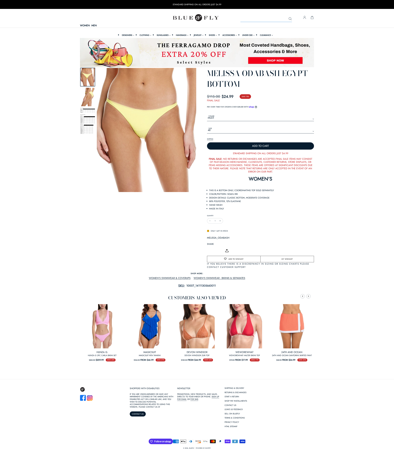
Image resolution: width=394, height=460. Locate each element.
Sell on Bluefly (232, 443)
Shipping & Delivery (234, 418)
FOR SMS (194, 429)
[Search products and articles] (290, 19)
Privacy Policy (232, 452)
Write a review (197, 399)
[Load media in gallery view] (87, 77)
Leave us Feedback (234, 439)
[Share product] (227, 251)
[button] (303, 296)
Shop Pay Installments (236, 431)
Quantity (210, 216)
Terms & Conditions (235, 447)
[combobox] (266, 19)
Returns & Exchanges (235, 422)
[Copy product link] (216, 250)
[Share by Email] (209, 250)
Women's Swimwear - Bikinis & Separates (219, 278)
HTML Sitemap (231, 456)
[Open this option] (102, 326)
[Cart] (312, 18)
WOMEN (85, 25)
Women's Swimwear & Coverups (170, 278)
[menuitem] (128, 35)
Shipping (210, 139)
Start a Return (232, 426)
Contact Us (230, 435)
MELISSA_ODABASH (218, 238)
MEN (94, 25)
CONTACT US (138, 443)
